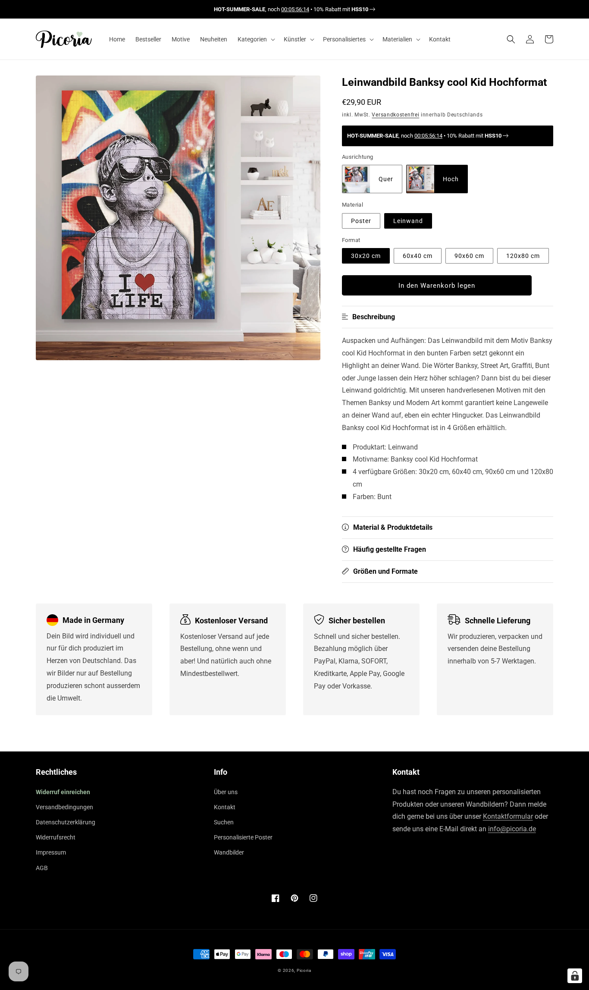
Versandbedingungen (64, 807)
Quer (386, 179)
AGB (42, 867)
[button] (255, 39)
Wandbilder (229, 852)
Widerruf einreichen (63, 792)
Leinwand (408, 220)
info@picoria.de (512, 829)
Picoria (304, 970)
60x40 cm (417, 255)
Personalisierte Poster (243, 837)
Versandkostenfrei (395, 115)
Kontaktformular (508, 816)
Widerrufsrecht (55, 837)
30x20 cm (366, 255)
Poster (361, 220)
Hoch (451, 179)
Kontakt (224, 807)
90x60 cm (469, 255)
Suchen (224, 822)
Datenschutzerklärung (65, 822)
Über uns (226, 792)
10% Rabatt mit (340, 9)
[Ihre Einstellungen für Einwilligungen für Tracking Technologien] (574, 975)
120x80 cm (523, 255)
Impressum (51, 852)
